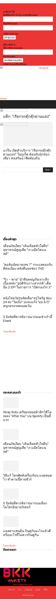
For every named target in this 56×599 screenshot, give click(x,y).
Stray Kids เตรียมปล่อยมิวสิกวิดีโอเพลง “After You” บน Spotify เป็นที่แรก (27, 416)
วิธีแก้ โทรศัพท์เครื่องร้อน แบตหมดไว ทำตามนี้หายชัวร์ (27, 477)
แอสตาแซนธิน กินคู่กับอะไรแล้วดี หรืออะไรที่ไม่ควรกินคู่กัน (27, 533)
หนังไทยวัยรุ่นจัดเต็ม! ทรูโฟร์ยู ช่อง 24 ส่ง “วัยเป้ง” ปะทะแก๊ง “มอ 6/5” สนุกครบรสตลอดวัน (27, 302)
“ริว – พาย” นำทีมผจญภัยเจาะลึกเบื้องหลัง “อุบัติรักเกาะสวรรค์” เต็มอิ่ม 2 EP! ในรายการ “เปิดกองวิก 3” (27, 283)
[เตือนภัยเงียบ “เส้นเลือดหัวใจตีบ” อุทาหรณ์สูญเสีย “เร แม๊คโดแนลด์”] (28, 434)
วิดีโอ (45, 589)
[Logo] (14, 110)
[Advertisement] (28, 208)
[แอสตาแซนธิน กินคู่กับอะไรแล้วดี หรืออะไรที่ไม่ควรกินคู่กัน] (28, 521)
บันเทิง (37, 589)
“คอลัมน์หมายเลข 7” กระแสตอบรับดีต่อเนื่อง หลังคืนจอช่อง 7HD (27, 266)
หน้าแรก (11, 589)
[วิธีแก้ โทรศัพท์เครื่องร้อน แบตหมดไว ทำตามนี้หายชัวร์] (28, 466)
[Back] (4, 8)
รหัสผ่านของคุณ (11, 33)
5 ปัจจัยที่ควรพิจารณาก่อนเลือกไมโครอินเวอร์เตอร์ (25, 505)
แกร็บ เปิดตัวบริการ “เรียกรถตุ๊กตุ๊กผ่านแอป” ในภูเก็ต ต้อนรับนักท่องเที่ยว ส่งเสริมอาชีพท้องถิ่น (27, 154)
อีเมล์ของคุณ (9, 56)
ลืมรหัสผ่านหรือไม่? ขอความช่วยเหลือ (21, 41)
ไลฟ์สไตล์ (28, 589)
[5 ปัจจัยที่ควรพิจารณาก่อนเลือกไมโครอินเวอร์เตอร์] (28, 493)
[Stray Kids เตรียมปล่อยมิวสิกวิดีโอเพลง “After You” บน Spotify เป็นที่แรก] (28, 402)
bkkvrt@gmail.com (22, 584)
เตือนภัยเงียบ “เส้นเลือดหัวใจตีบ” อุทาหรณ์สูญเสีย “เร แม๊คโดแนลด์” (26, 250)
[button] (5, 104)
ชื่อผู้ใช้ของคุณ (10, 23)
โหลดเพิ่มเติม (9, 331)
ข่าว (19, 589)
